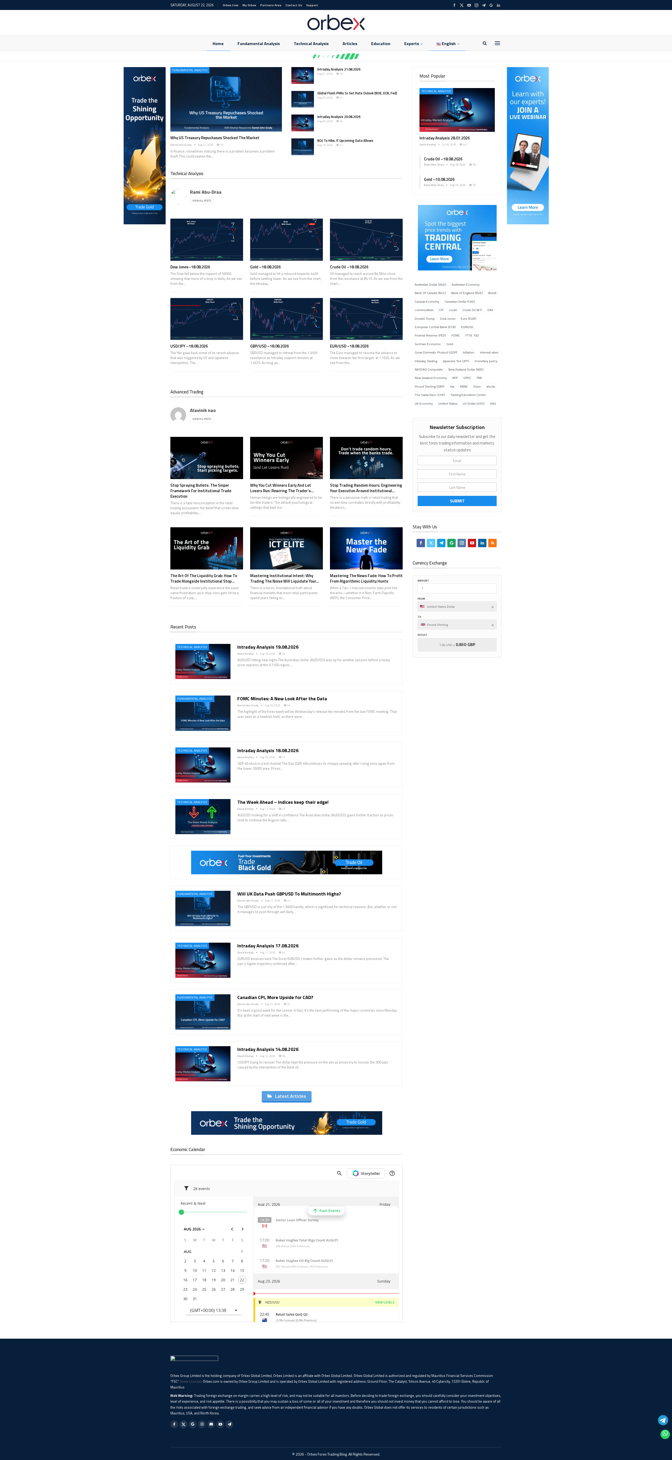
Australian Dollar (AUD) (430, 284)
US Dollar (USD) (474, 403)
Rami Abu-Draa (206, 192)
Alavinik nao (203, 410)
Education (380, 43)
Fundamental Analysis (259, 43)
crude (453, 309)
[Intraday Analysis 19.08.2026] (202, 661)
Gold (450, 343)
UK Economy (424, 403)
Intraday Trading (426, 361)
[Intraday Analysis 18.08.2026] (202, 765)
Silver (477, 386)
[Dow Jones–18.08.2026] (206, 240)
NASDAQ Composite (429, 369)
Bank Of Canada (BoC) (430, 292)
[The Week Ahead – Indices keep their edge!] (202, 816)
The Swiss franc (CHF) (430, 394)
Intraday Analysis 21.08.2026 (338, 69)
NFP (455, 377)
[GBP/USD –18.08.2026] (286, 319)
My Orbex (249, 5)
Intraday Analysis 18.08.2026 (267, 750)
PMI (479, 377)
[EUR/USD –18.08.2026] (366, 319)
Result (422, 635)
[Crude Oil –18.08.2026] (366, 240)
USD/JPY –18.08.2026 (189, 346)
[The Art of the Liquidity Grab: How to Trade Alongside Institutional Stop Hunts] (206, 548)
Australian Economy (466, 284)
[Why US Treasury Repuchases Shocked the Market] (226, 99)
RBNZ (464, 386)
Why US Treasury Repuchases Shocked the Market (214, 138)
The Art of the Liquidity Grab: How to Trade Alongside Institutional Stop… (203, 578)
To (419, 617)
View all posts (201, 201)
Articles (350, 43)
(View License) (190, 1381)
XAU (493, 403)
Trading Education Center (468, 394)
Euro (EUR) (468, 318)
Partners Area (270, 5)
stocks (490, 386)
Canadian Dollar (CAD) (460, 301)
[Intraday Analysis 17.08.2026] (202, 960)
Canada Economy (427, 301)
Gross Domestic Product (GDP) (436, 352)
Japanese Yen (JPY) (456, 361)
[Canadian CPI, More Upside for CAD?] (202, 1011)
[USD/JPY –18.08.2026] (206, 319)
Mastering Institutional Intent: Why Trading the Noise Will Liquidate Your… (284, 578)
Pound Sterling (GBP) (429, 386)
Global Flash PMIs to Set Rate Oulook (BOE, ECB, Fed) (357, 93)
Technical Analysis (311, 43)
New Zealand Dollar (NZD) (466, 369)
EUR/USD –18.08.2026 (349, 346)
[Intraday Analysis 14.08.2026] (202, 1063)
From (421, 599)
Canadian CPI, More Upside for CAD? (275, 997)
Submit (457, 501)
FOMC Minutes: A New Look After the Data (282, 698)
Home (218, 43)
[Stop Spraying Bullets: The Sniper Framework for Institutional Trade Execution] (206, 458)
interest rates (489, 352)
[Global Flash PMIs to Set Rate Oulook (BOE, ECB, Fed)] (302, 99)
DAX (490, 309)
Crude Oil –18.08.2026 (349, 267)
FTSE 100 (472, 335)
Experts (411, 43)
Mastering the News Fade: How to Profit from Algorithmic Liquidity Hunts (366, 578)
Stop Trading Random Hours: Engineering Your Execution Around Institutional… (366, 488)
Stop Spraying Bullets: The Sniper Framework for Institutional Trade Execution (200, 490)
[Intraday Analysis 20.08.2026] (302, 123)
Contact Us (293, 5)
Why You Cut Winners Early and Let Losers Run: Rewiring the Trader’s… (282, 488)
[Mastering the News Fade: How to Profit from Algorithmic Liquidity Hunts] (366, 548)
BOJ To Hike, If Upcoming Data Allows (345, 140)
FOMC (456, 335)
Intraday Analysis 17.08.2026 (267, 945)
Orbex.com (230, 5)
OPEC (467, 377)
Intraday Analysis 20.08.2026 (338, 116)
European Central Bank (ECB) (435, 326)
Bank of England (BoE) (467, 292)
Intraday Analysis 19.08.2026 (267, 646)
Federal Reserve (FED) (430, 335)
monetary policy (486, 361)
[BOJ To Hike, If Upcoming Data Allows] (302, 146)
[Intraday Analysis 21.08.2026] (302, 75)
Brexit (492, 292)
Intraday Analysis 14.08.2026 (267, 1049)
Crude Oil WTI (472, 309)
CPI (441, 309)
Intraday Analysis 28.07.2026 (444, 138)
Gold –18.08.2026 (265, 267)
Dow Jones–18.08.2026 (190, 267)
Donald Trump (425, 318)
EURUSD (467, 326)
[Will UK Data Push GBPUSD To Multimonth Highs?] (202, 908)
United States (447, 403)
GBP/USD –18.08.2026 (269, 346)
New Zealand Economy (431, 377)
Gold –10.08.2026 (439, 179)
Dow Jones (447, 318)
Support (312, 5)
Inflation (468, 352)
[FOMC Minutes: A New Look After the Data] (202, 713)
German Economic (428, 343)
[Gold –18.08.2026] (286, 240)
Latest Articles (290, 1096)
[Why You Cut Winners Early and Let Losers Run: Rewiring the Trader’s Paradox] (286, 458)
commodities (424, 309)
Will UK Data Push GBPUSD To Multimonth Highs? (289, 893)
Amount (423, 581)
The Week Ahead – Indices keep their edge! (284, 802)
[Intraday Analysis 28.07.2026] (457, 110)
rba (452, 386)
